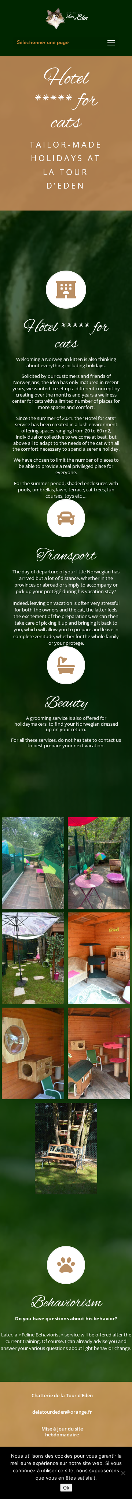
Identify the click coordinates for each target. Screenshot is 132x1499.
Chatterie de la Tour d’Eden (62, 1395)
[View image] (33, 863)
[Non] (122, 1473)
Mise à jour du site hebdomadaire (62, 1431)
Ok (66, 1488)
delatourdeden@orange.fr (62, 1412)
